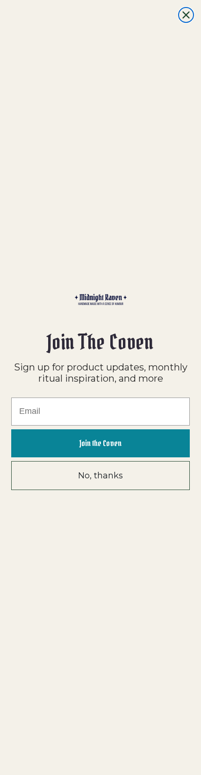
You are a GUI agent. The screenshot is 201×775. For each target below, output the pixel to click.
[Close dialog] (186, 14)
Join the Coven (100, 443)
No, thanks (100, 475)
